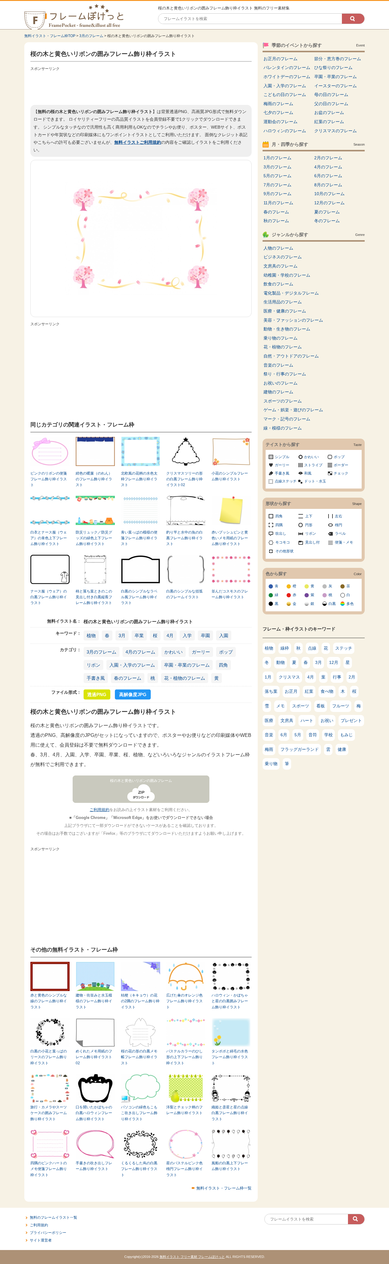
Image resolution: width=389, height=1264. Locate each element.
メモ (280, 705)
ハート (307, 720)
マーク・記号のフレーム (286, 418)
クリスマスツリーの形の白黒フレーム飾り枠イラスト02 (184, 479)
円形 (308, 525)
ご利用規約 (99, 809)
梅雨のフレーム (278, 103)
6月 (284, 734)
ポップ (226, 651)
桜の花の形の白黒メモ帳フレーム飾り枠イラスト (139, 1057)
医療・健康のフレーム (284, 311)
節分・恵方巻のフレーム (337, 58)
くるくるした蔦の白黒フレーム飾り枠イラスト (139, 1169)
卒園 (205, 635)
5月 (297, 734)
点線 (312, 648)
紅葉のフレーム (329, 121)
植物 (91, 635)
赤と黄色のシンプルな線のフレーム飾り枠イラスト (48, 1001)
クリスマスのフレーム (335, 130)
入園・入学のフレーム (132, 665)
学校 (328, 734)
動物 (280, 662)
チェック (341, 473)
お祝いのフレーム (280, 383)
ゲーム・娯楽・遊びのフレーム (293, 409)
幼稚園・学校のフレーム (286, 275)
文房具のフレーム (280, 266)
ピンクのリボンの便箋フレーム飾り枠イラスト (48, 479)
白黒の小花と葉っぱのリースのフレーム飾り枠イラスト (48, 1057)
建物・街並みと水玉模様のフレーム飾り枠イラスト (94, 1001)
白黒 (332, 604)
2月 (352, 677)
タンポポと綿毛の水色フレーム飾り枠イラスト (230, 1057)
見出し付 (312, 542)
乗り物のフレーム (280, 338)
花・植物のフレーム (184, 678)
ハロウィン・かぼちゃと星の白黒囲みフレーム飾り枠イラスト (230, 1001)
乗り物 (271, 763)
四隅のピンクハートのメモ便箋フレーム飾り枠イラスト (48, 1169)
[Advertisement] (141, 86)
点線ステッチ (286, 481)
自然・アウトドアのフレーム (291, 356)
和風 (308, 473)
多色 (350, 604)
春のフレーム (127, 678)
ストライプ (313, 465)
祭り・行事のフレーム (284, 373)
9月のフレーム (277, 193)
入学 (187, 635)
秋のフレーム (276, 220)
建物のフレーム (278, 391)
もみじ (346, 734)
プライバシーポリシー (48, 1233)
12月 (333, 662)
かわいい (173, 651)
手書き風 (96, 678)
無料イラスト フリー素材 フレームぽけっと (192, 1257)
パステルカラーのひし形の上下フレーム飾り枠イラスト (184, 1057)
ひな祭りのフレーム (333, 67)
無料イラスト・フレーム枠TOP (49, 36)
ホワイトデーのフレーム (286, 76)
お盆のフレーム (329, 112)
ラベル (340, 533)
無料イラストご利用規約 (137, 142)
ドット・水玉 (315, 481)
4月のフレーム (140, 651)
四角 (223, 665)
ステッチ (343, 648)
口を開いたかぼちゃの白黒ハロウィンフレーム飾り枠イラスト (94, 1113)
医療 (269, 720)
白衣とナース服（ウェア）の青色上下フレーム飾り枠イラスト (48, 538)
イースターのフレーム (335, 85)
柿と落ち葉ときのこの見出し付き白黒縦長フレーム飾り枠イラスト (94, 597)
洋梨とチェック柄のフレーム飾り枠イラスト (184, 1110)
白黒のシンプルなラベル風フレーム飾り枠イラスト (139, 597)
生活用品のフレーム (282, 301)
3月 (122, 635)
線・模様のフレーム (282, 428)
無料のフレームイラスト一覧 (53, 1217)
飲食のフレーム (278, 283)
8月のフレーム (328, 184)
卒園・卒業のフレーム (187, 665)
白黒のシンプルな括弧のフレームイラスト (184, 594)
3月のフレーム (91, 36)
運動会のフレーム (280, 121)
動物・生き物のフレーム (286, 328)
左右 (338, 516)
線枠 (285, 648)
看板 (320, 705)
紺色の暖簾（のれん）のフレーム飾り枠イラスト (94, 479)
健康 (342, 749)
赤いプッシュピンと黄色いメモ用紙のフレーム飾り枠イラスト (230, 538)
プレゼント (351, 720)
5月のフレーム (277, 175)
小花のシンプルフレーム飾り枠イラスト (230, 476)
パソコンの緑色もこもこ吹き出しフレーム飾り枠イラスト (139, 1113)
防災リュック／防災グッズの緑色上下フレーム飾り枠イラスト (94, 538)
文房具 (287, 720)
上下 (308, 516)
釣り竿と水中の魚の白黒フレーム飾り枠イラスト (184, 538)
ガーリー (201, 651)
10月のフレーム (329, 193)
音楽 (269, 734)
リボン (93, 665)
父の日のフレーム (331, 103)
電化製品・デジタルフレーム (291, 293)
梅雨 (269, 749)
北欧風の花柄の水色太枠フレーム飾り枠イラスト (139, 479)
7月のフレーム (277, 184)
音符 (312, 734)
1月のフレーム (277, 157)
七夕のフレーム (278, 112)
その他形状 (284, 551)
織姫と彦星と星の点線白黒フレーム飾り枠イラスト (230, 1113)
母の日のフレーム (331, 94)
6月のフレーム (328, 175)
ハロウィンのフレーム (284, 130)
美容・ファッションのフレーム (293, 320)
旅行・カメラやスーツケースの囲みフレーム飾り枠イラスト (48, 1113)
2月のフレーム (328, 157)
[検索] (353, 19)
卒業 (139, 635)
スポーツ (300, 705)
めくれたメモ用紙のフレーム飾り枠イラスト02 (94, 1057)
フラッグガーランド (300, 749)
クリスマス (289, 677)
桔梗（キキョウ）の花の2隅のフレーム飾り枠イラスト (140, 1001)
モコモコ (282, 542)
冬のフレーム (327, 220)
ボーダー (341, 465)
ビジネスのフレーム (282, 256)
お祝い (327, 720)
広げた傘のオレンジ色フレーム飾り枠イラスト (184, 1001)
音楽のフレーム (278, 365)
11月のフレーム (278, 202)
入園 (223, 635)
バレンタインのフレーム (286, 67)
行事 (337, 677)
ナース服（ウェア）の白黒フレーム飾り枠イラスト (48, 597)
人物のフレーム (278, 248)
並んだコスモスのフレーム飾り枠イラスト (230, 594)
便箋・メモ (344, 542)
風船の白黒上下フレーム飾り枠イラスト (230, 1166)
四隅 (279, 525)
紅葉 (309, 691)
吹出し (280, 533)
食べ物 (327, 691)
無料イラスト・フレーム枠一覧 (224, 1188)
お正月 (291, 691)
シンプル (282, 457)
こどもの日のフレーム (284, 94)
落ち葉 (271, 691)
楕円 (338, 525)
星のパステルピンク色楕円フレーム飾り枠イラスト (184, 1169)
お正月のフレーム (280, 58)
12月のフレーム (329, 202)
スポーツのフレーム (282, 401)
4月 (170, 635)
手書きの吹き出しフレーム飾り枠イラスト (94, 1166)
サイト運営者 (41, 1240)
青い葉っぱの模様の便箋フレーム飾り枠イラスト (139, 538)
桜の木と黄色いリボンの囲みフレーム (141, 781)
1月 (268, 677)
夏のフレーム (327, 211)
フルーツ (340, 705)
